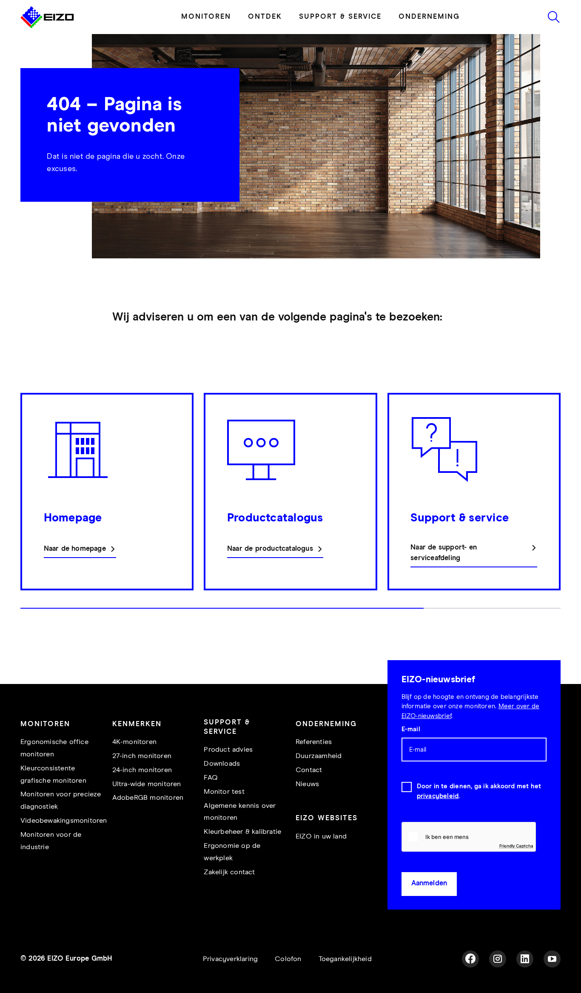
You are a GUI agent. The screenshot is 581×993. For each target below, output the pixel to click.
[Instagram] (497, 982)
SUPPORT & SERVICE (340, 40)
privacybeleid (438, 820)
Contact (309, 794)
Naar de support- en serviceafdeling (443, 577)
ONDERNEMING (429, 40)
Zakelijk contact (229, 896)
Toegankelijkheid (345, 983)
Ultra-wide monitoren (146, 808)
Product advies (228, 773)
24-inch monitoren (142, 794)
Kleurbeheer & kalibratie (242, 855)
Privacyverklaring (230, 983)
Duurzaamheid (319, 780)
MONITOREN (206, 40)
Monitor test (224, 815)
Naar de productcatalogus (270, 572)
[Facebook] (470, 982)
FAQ (211, 801)
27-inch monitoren (141, 780)
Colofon (288, 983)
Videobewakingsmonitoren (63, 844)
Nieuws (307, 808)
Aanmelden (429, 907)
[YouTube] (552, 982)
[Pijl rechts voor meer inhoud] (558, 529)
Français (171, 12)
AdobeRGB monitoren (148, 821)
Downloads (222, 787)
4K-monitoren (134, 766)
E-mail (411, 753)
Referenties (314, 766)
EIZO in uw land (321, 860)
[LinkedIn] (524, 982)
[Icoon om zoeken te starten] (554, 41)
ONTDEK (265, 40)
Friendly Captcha (516, 869)
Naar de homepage (75, 572)
